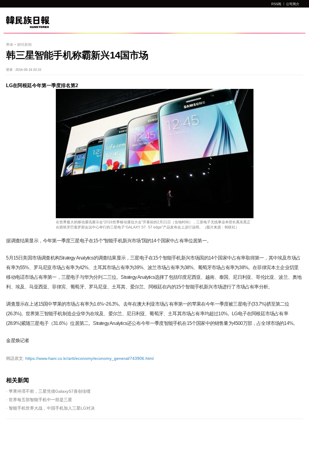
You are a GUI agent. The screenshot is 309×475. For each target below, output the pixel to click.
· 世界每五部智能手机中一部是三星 (39, 399)
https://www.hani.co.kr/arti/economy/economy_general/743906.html (80, 358)
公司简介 (292, 4)
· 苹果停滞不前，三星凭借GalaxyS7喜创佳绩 (48, 391)
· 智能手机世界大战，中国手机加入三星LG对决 (50, 408)
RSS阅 (276, 4)
